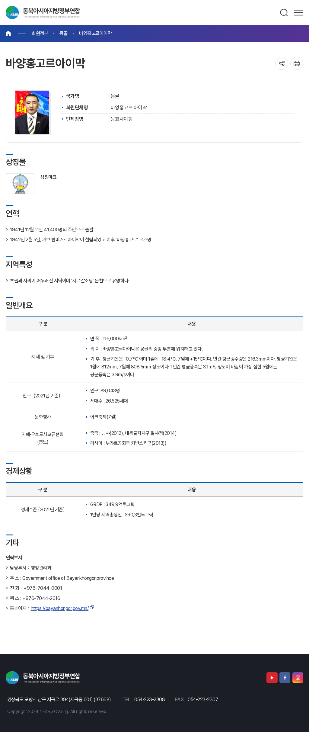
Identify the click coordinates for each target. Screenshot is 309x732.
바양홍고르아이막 (95, 33)
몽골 (63, 33)
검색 (284, 13)
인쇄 (296, 63)
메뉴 (298, 13)
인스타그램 (297, 677)
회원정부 (40, 33)
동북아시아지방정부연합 (43, 12)
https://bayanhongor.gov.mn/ (60, 608)
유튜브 (271, 677)
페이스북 (284, 677)
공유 (281, 63)
